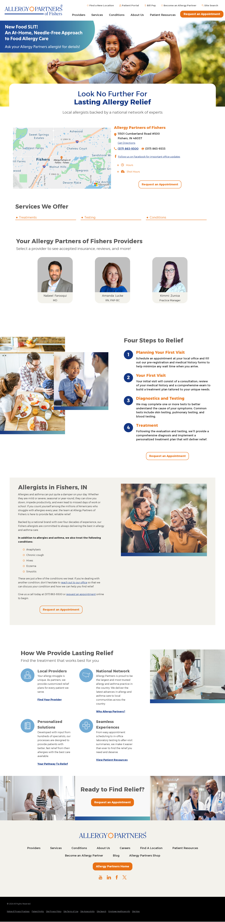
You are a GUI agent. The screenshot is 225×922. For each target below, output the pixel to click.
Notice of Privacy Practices (18, 911)
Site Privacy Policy (53, 911)
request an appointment (81, 594)
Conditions (116, 14)
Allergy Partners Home (112, 866)
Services (97, 14)
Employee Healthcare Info (119, 911)
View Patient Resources (112, 759)
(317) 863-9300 (128, 148)
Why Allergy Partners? (110, 711)
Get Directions (126, 142)
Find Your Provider (50, 699)
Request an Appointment (202, 14)
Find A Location (151, 848)
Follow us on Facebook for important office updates (149, 156)
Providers (78, 14)
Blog (116, 855)
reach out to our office (74, 582)
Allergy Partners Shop (144, 855)
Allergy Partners (35, 10)
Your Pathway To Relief (53, 763)
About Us (137, 14)
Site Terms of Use (71, 911)
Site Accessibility (87, 911)
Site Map (136, 911)
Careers (125, 848)
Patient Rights (38, 911)
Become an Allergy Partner (84, 855)
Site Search (101, 911)
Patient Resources (163, 14)
